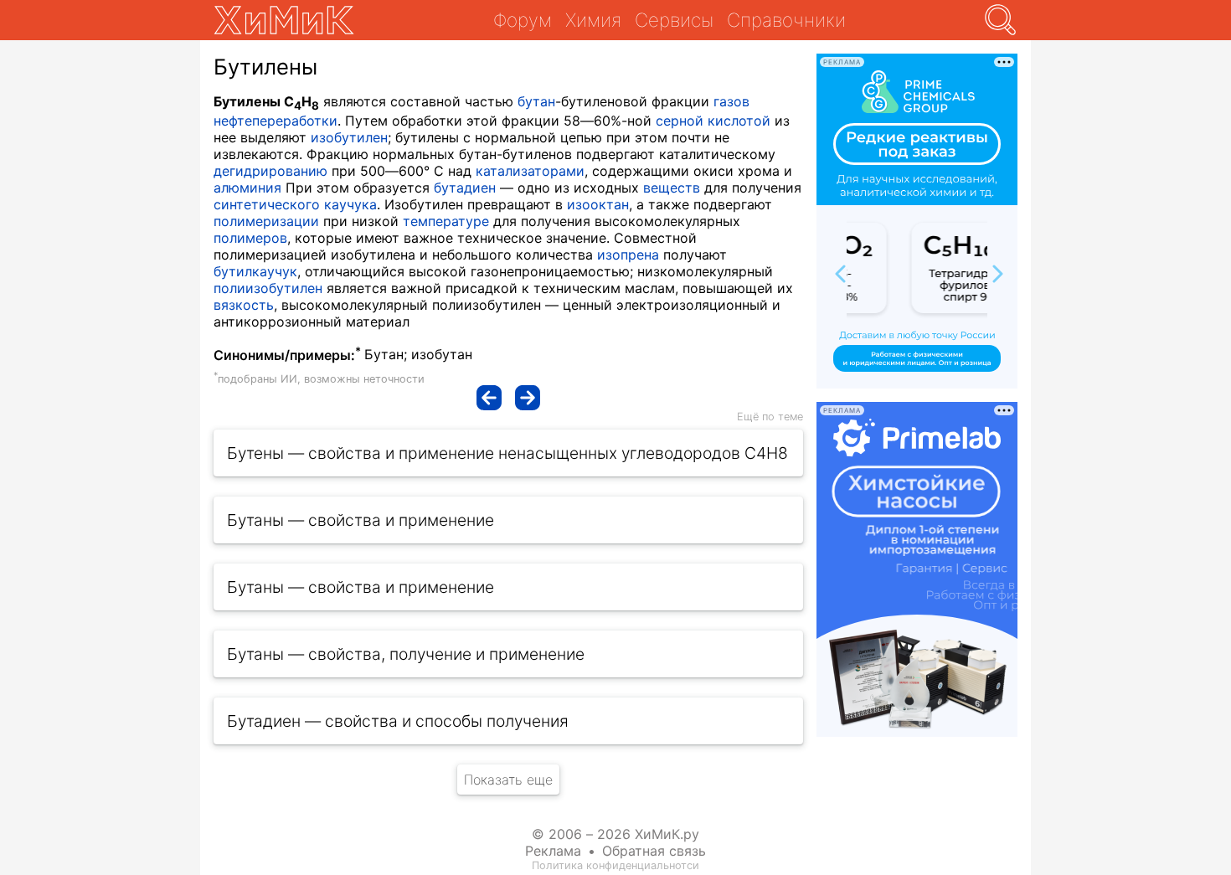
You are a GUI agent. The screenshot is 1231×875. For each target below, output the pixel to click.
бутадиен (465, 187)
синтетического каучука (295, 204)
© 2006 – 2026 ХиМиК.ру (615, 834)
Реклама (553, 850)
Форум (522, 19)
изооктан (598, 204)
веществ (671, 187)
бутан (536, 101)
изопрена (628, 254)
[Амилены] (527, 397)
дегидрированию (270, 170)
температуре (446, 221)
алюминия (247, 187)
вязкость (244, 304)
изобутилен (349, 137)
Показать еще (508, 779)
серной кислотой (713, 120)
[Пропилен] (489, 397)
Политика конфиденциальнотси (615, 865)
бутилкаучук (255, 271)
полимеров (250, 237)
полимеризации (266, 221)
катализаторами (530, 170)
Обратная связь (654, 850)
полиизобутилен (268, 288)
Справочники (786, 19)
